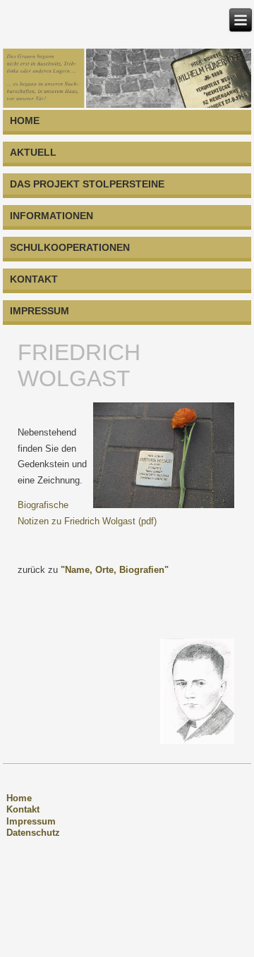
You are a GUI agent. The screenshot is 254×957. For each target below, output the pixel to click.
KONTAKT (34, 279)
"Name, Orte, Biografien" (115, 569)
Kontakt (23, 809)
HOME (25, 120)
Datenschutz (33, 832)
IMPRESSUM (39, 310)
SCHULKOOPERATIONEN (70, 247)
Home (19, 798)
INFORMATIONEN (51, 215)
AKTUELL (33, 152)
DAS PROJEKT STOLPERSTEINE (87, 184)
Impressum (31, 821)
